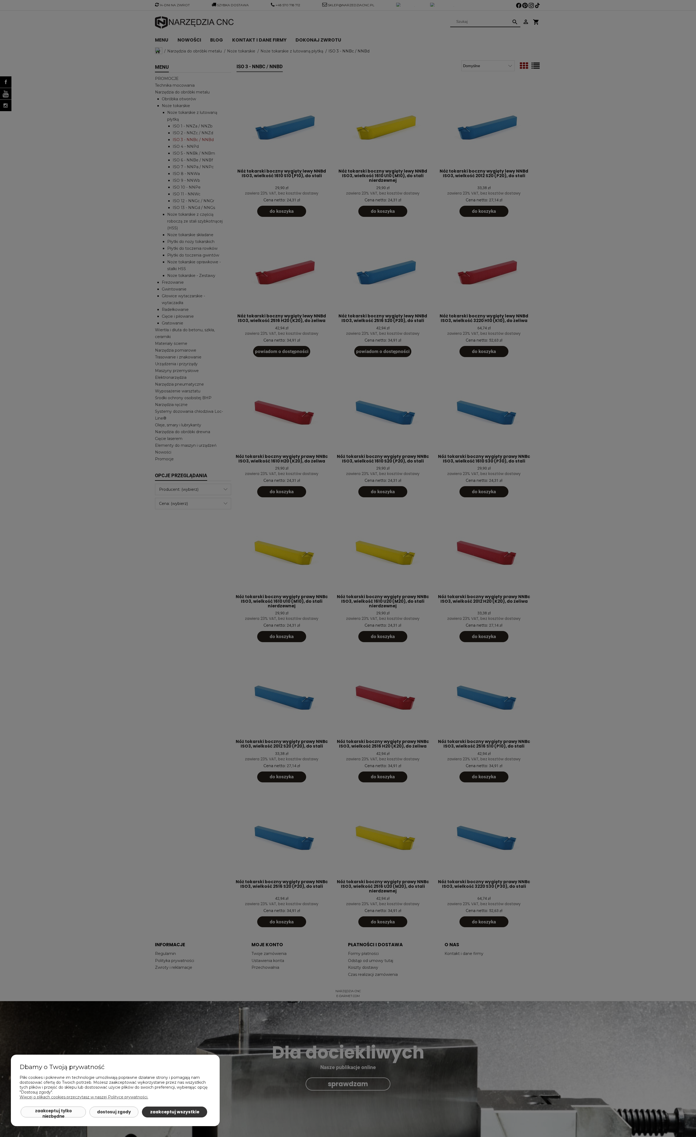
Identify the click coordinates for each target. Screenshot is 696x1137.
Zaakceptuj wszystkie (174, 1112)
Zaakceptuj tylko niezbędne (53, 1112)
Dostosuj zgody (114, 1112)
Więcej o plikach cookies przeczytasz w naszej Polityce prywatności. (84, 1097)
